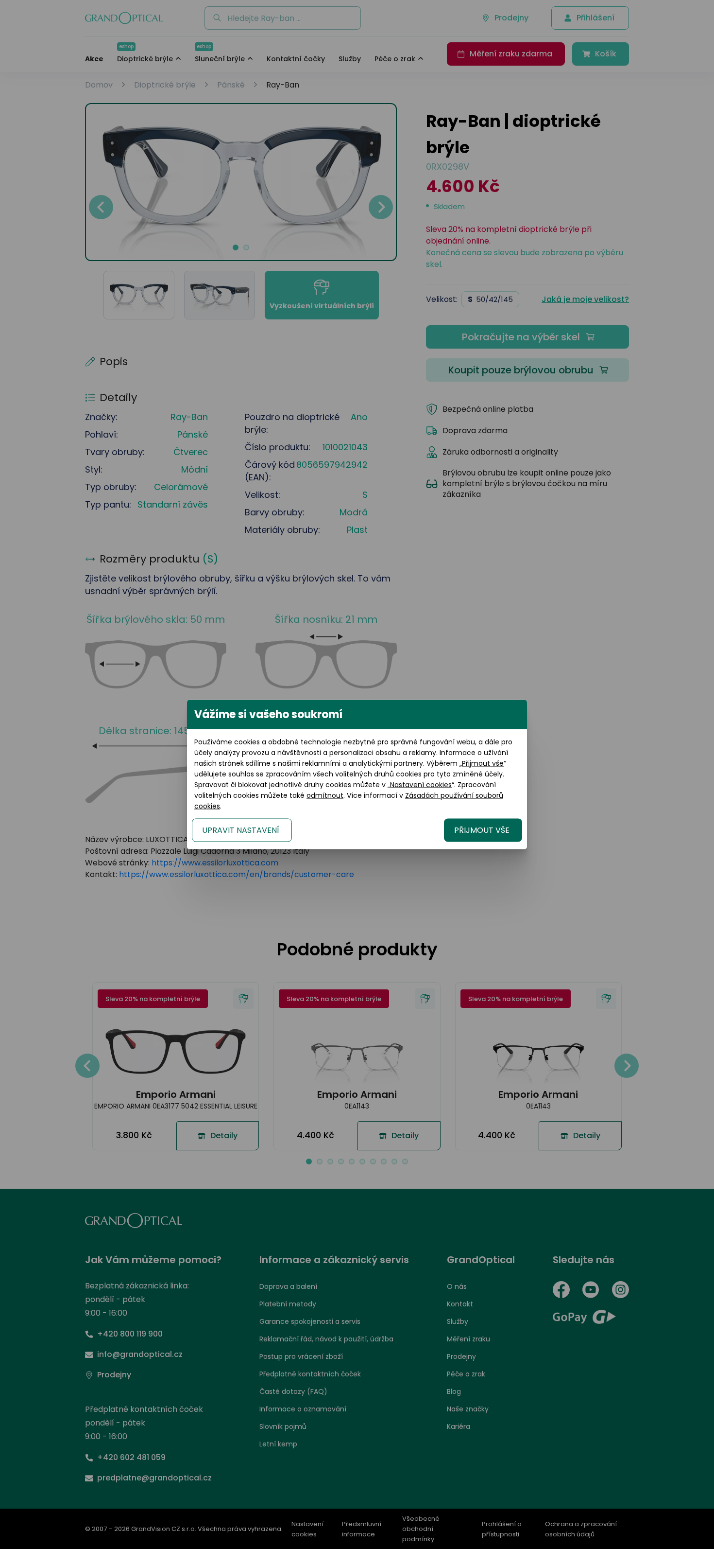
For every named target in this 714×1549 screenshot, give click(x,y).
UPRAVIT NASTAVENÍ (240, 830)
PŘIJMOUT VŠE (482, 830)
